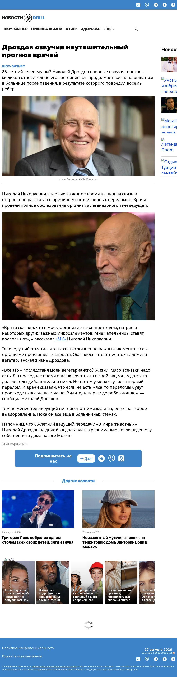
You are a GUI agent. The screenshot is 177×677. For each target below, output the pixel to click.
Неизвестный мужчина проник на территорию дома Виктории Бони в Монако (114, 542)
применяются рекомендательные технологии (54, 666)
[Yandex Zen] (165, 5)
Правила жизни (46, 29)
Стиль (72, 29)
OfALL (23, 17)
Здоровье (90, 29)
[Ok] (173, 5)
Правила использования (22, 656)
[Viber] (147, 5)
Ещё (108, 29)
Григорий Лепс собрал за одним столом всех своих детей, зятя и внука (37, 540)
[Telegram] (156, 5)
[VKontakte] (138, 5)
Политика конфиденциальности (28, 648)
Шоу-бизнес (16, 29)
